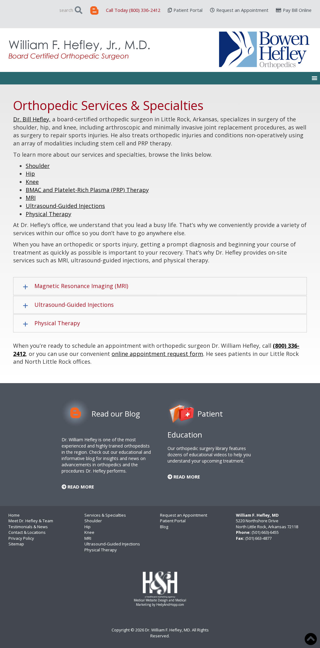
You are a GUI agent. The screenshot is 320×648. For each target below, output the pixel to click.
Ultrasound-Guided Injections (65, 206)
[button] (160, 286)
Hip (30, 173)
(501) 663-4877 (258, 538)
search (66, 10)
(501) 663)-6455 (265, 532)
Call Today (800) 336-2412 (133, 10)
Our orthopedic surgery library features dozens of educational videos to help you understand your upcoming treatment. (209, 454)
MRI (31, 197)
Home (14, 515)
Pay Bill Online (297, 10)
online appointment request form (157, 353)
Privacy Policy (21, 538)
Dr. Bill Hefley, (32, 119)
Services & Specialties (105, 515)
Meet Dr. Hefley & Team (30, 521)
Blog (164, 526)
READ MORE (80, 486)
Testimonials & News (28, 526)
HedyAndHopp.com (170, 604)
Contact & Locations (27, 532)
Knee (32, 181)
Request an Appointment (242, 10)
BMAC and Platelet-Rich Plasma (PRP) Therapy (87, 190)
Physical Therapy (48, 214)
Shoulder (38, 166)
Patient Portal (187, 10)
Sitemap (16, 544)
